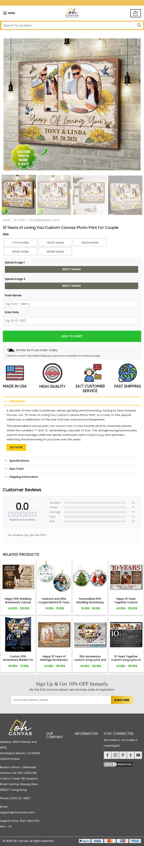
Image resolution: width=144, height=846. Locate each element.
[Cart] (135, 13)
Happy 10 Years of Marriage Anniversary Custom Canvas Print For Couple (54, 661)
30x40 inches (55, 251)
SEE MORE (16, 447)
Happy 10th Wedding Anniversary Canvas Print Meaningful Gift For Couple (18, 604)
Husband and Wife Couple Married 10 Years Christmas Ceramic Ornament (54, 604)
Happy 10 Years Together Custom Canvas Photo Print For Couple (126, 604)
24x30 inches (20, 251)
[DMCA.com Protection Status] (124, 763)
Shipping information (23, 477)
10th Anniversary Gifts (44, 220)
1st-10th (19, 220)
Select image (71, 269)
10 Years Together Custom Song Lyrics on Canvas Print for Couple (126, 660)
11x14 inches (20, 242)
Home (6, 220)
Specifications (19, 461)
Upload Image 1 (15, 262)
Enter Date (12, 312)
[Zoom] (7, 167)
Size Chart (16, 469)
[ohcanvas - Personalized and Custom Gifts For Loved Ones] (72, 13)
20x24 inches (90, 242)
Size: (6, 234)
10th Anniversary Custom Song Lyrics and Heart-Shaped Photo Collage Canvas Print (90, 661)
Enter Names (13, 295)
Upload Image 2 (15, 279)
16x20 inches (55, 242)
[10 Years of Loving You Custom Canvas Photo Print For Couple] (18, 576)
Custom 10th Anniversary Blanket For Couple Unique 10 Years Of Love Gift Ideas (18, 661)
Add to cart (72, 336)
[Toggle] (6, 401)
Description (17, 401)
